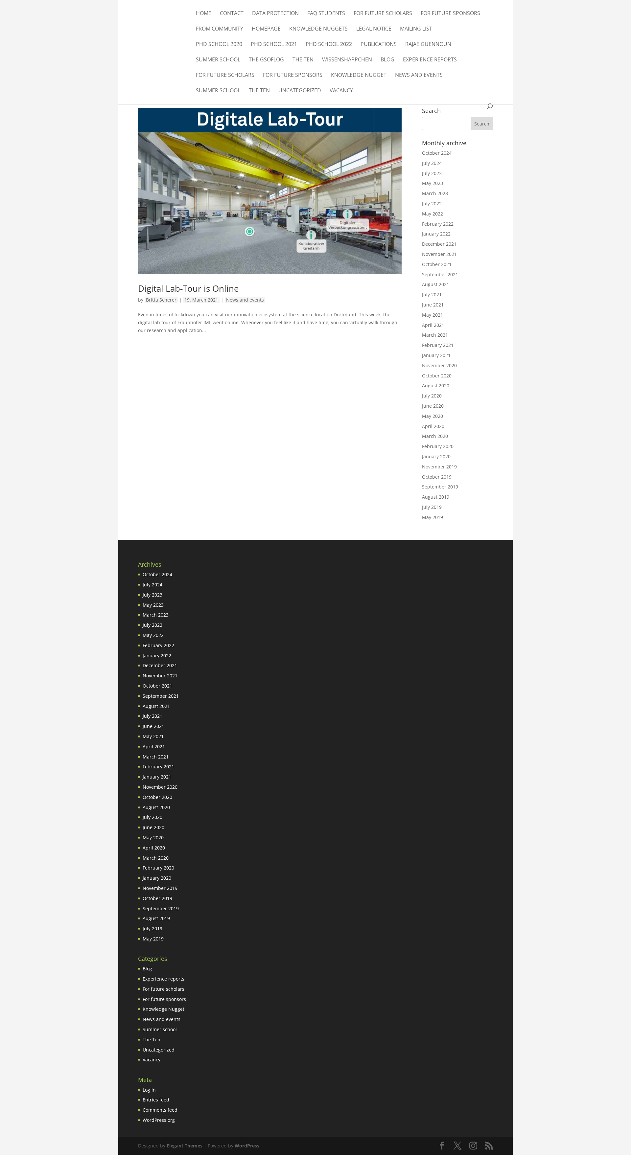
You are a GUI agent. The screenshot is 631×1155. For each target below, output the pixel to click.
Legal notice (373, 29)
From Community (219, 29)
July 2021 (432, 294)
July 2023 (432, 173)
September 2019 (440, 487)
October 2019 (437, 477)
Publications (379, 45)
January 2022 (436, 234)
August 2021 (435, 284)
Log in (149, 1090)
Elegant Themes (184, 1146)
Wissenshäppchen (347, 60)
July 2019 (432, 507)
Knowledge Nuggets (318, 29)
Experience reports (430, 60)
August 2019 (435, 497)
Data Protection (275, 14)
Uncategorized (299, 91)
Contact (232, 14)
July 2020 (432, 396)
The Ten (303, 60)
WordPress (247, 1146)
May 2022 (432, 214)
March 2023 (435, 193)
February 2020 (438, 446)
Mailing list (416, 29)
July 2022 (432, 203)
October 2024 (437, 153)
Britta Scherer (161, 300)
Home (203, 14)
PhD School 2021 (274, 45)
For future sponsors (450, 14)
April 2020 (433, 426)
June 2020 (433, 406)
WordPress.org (159, 1120)
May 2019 (432, 517)
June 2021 (433, 305)
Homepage (266, 29)
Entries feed (156, 1100)
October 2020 (437, 376)
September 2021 (440, 274)
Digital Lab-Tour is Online (188, 288)
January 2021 (436, 355)
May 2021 (432, 315)
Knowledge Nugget (358, 76)
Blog (387, 60)
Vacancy (341, 91)
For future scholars (383, 14)
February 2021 (438, 345)
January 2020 (436, 456)
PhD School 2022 (329, 45)
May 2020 (432, 416)
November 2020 (439, 365)
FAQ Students (326, 14)
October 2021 (437, 264)
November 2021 (439, 254)
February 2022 (438, 224)
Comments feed (160, 1110)
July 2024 (432, 163)
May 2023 (432, 183)
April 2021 (433, 325)
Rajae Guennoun (428, 45)
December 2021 (439, 244)
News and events (419, 76)
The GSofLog (266, 60)
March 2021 (435, 335)
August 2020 (435, 385)
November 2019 (439, 467)
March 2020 (435, 436)
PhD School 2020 (219, 45)
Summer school (218, 60)
